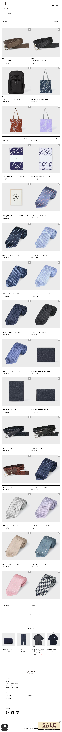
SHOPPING (9, 695)
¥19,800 (53, 653)
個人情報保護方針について (12, 683)
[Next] (39, 614)
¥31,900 (23, 651)
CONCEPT (8, 702)
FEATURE (8, 699)
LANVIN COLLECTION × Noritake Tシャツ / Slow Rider (53, 649)
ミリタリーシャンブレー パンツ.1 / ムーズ (23, 648)
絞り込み (5, 21)
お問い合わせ (9, 685)
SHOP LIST (31, 702)
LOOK (30, 696)
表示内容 (56, 21)
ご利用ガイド (9, 681)
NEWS (30, 699)
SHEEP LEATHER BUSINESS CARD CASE (8, 648)
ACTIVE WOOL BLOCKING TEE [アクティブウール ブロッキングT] (38, 651)
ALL (4, 14)
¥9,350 (8, 651)
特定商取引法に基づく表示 (12, 687)
